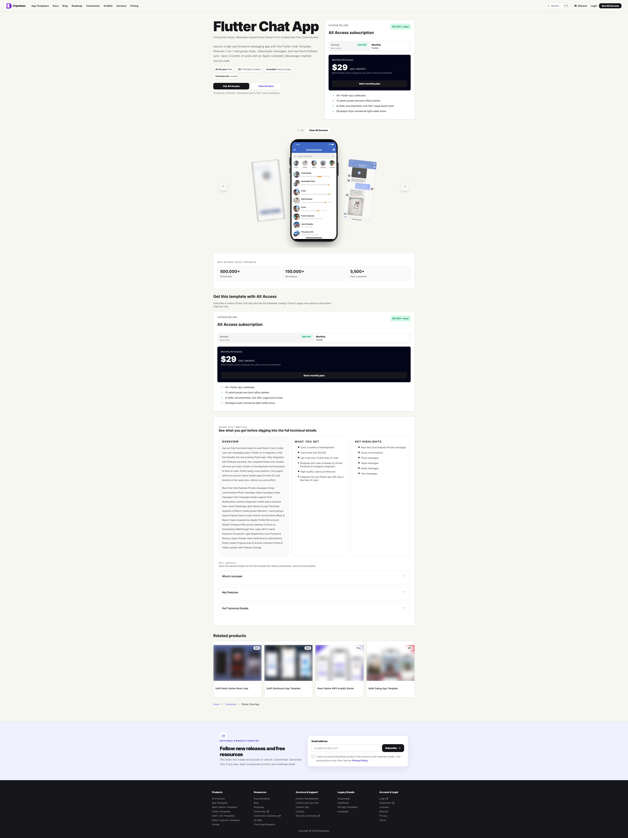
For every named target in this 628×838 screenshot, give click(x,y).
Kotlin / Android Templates (226, 820)
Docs (56, 5)
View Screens (266, 86)
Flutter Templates (221, 811)
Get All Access (610, 5)
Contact (300, 811)
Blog (65, 5)
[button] (314, 190)
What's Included (232, 576)
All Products (218, 798)
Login (594, 5)
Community (93, 5)
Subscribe (391, 748)
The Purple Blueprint (264, 824)
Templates (230, 704)
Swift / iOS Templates (223, 815)
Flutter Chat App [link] (250, 704)
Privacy (383, 815)
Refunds (383, 811)
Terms (382, 820)
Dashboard (385, 803)
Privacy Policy (360, 760)
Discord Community (306, 815)
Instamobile (344, 798)
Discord (582, 5)
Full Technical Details (235, 608)
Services (121, 5)
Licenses (384, 807)
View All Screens (318, 130)
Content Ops (302, 807)
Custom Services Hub (307, 803)
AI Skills (108, 5)
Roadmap (77, 5)
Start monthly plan (369, 83)
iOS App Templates (348, 807)
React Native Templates (224, 807)
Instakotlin (343, 811)
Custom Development (307, 798)
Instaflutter (343, 803)
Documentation (262, 798)
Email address (320, 741)
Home (216, 704)
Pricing (134, 5)
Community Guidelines (266, 815)
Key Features (230, 592)
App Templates (40, 5)
